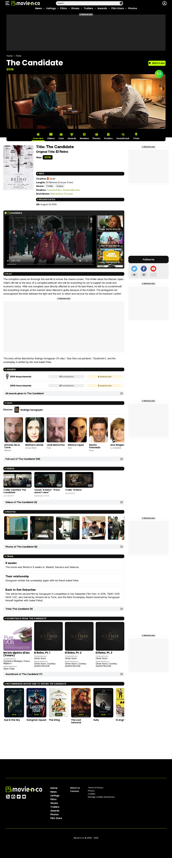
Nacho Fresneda (94, 446)
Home (9, 55)
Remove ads (87, 14)
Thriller (49, 186)
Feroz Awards (23, 385)
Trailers (88, 8)
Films (63, 8)
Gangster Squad (36, 720)
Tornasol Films (53, 190)
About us (75, 787)
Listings (51, 8)
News (38, 8)
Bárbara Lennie (34, 445)
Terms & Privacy (95, 787)
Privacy (91, 790)
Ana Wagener (118, 445)
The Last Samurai (76, 721)
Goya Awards (23, 376)
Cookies (91, 793)
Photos (132, 8)
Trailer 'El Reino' (73, 489)
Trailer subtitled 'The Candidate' (14, 491)
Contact (74, 791)
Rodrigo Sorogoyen (32, 409)
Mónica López (76, 445)
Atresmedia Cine (71, 190)
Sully (96, 720)
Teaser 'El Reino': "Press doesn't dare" (47, 491)
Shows (75, 8)
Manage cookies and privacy (101, 797)
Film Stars (117, 8)
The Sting (54, 720)
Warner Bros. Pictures (61, 193)
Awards (102, 8)
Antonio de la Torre (12, 446)
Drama (60, 186)
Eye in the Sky (12, 720)
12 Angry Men (123, 720)
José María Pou (56, 445)
